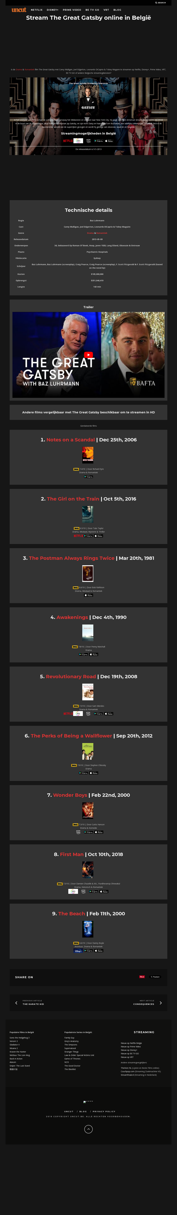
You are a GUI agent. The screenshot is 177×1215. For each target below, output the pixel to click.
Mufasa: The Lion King (20, 1055)
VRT (106, 10)
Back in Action (16, 1058)
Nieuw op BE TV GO (130, 1053)
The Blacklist (70, 1069)
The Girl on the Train (73, 499)
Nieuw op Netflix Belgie (131, 1043)
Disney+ (53, 10)
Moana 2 (14, 1048)
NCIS (66, 1062)
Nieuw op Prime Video (131, 1046)
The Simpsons (70, 1044)
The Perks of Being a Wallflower (71, 736)
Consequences (143, 1004)
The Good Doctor (72, 1065)
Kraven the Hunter (18, 1051)
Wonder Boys (70, 795)
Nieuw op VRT (127, 1057)
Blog (117, 10)
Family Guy (69, 1037)
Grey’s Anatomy (71, 1041)
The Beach (71, 914)
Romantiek (29, 69)
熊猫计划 (13, 1069)
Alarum (13, 1062)
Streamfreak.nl (127, 1075)
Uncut (69, 1111)
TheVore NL (126, 1068)
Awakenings (72, 617)
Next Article (147, 1001)
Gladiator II (14, 1044)
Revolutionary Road (71, 676)
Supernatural (70, 1048)
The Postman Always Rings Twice (71, 558)
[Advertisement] (88, 44)
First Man (72, 854)
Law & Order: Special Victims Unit (79, 1055)
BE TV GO (92, 10)
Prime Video (72, 10)
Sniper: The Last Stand (20, 1065)
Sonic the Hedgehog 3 (19, 1037)
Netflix (37, 10)
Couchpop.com (127, 1071)
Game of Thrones (72, 1058)
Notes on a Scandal (70, 440)
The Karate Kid (33, 1004)
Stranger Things (71, 1051)
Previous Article (32, 1001)
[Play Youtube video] (88, 355)
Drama (19, 69)
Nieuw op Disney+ (129, 1050)
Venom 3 (14, 1041)
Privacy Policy (104, 1111)
